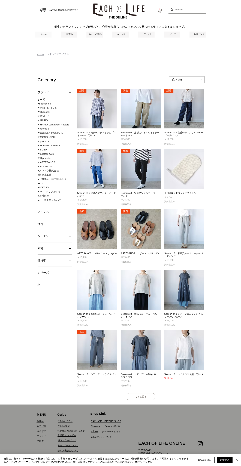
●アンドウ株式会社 (48, 170)
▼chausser (44, 111)
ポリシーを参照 (143, 461)
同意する (225, 460)
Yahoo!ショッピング (101, 437)
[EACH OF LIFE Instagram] (200, 443)
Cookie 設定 (205, 460)
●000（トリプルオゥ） (50, 191)
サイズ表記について (68, 450)
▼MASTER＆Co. (47, 107)
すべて (41, 99)
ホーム (40, 54)
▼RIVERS (43, 116)
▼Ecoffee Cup (46, 153)
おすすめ (41, 431)
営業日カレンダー (67, 435)
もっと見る (141, 396)
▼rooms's (43, 128)
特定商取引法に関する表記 (71, 431)
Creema (95, 426)
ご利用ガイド (65, 421)
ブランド (41, 436)
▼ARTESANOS (46, 162)
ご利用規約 (64, 426)
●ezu (40, 183)
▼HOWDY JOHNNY (49, 145)
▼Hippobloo (44, 158)
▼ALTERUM (45, 166)
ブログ (40, 441)
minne (94, 431)
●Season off (44, 103)
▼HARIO (43, 120)
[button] (159, 10)
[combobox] (186, 79)
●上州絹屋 (43, 195)
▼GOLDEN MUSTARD (50, 132)
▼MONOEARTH (47, 137)
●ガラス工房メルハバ (49, 200)
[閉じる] (237, 460)
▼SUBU (42, 149)
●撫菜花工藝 (44, 174)
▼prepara (43, 141)
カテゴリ (41, 426)
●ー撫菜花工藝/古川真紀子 (52, 179)
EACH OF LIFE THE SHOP (106, 421)
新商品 (40, 421)
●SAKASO (43, 187)
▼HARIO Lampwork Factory (53, 124)
